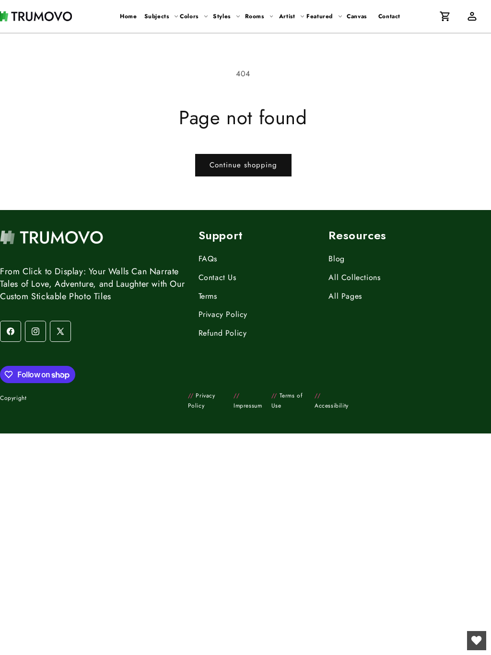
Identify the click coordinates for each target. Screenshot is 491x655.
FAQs (208, 258)
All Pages (345, 296)
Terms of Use (287, 400)
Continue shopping (243, 165)
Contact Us (217, 277)
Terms (208, 296)
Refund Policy (223, 333)
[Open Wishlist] (476, 640)
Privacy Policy (223, 314)
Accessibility (332, 400)
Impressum (248, 400)
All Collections (354, 277)
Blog (336, 258)
